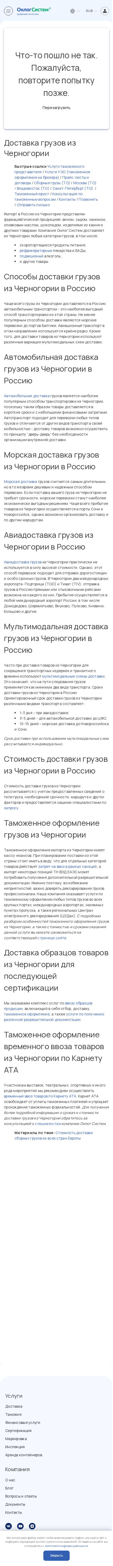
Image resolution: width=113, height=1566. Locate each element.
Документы (15, 1504)
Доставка (13, 1406)
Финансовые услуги (22, 1422)
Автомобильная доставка (27, 395)
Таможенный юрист (31, 193)
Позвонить (88, 199)
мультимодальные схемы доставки (73, 676)
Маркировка (16, 1438)
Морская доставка (20, 481)
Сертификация (18, 1430)
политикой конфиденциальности (66, 1546)
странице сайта (51, 937)
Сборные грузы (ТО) (52, 182)
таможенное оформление (27, 1014)
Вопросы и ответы (21, 1496)
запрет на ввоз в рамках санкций (67, 866)
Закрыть (56, 1555)
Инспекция (15, 1446)
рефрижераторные (36, 250)
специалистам (48, 1123)
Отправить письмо (33, 204)
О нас (10, 1479)
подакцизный (31, 255)
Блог (9, 1488)
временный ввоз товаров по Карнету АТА (40, 1096)
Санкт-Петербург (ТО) (72, 188)
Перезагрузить (56, 107)
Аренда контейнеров (23, 1454)
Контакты (67, 199)
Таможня (13, 1414)
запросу (11, 807)
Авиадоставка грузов (23, 561)
